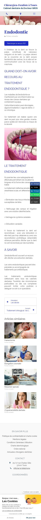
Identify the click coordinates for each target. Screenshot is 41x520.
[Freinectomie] (20, 330)
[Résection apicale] (20, 377)
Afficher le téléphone (21, 468)
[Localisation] (20, 13)
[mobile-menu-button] (34, 13)
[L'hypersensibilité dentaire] (20, 400)
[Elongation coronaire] (20, 354)
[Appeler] (7, 13)
